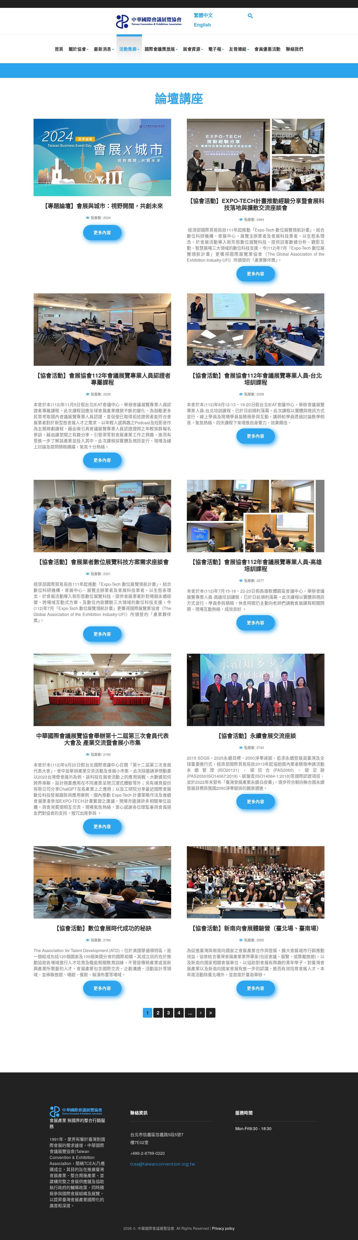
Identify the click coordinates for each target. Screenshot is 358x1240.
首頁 (59, 48)
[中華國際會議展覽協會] (148, 21)
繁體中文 (203, 15)
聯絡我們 (294, 48)
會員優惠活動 (267, 48)
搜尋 (250, 15)
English (202, 24)
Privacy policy (223, 1228)
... (190, 1012)
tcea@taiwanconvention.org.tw (162, 1164)
